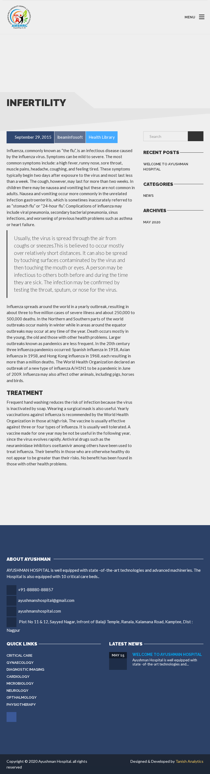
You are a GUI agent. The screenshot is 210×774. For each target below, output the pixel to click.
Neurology (17, 690)
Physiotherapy (21, 704)
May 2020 (152, 222)
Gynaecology (20, 663)
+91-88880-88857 (35, 589)
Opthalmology (22, 697)
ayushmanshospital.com (39, 610)
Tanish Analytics (189, 761)
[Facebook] (12, 717)
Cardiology (18, 677)
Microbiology (20, 683)
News (148, 196)
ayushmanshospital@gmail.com (46, 600)
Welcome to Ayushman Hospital (165, 167)
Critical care (19, 655)
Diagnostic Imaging (25, 669)
